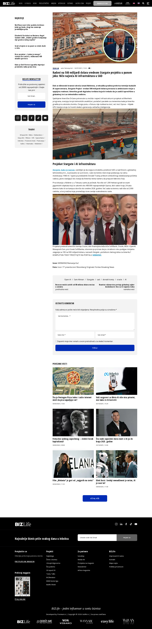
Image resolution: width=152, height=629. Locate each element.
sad (98, 279)
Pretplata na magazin (86, 563)
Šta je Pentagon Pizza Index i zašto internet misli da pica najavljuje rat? (72, 399)
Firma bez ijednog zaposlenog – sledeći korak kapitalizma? (73, 440)
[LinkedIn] (25, 118)
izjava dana (40, 138)
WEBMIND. (97, 255)
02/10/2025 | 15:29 (102, 404)
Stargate (90, 279)
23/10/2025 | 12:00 (102, 445)
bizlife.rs (86, 614)
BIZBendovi (50, 577)
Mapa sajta (113, 563)
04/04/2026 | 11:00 (102, 487)
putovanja (40, 141)
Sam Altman (79, 279)
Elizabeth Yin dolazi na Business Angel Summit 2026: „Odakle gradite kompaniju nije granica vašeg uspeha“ (30, 37)
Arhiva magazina (84, 570)
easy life (21, 138)
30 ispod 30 (23, 135)
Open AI (67, 279)
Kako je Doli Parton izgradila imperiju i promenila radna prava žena (30, 65)
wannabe (29, 144)
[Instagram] (18, 118)
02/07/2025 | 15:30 (81, 68)
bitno (31, 135)
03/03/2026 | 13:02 (59, 404)
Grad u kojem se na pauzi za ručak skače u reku (30, 47)
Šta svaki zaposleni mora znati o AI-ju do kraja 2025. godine (114, 440)
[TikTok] (38, 118)
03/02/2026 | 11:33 (59, 484)
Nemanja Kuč (69, 68)
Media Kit (81, 559)
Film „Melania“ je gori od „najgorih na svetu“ (73, 480)
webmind (38, 144)
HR (33, 138)
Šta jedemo (50, 567)
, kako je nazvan (64, 170)
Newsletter (82, 567)
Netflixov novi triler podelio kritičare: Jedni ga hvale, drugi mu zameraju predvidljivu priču (29, 27)
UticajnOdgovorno (53, 563)
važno (22, 144)
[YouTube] (45, 118)
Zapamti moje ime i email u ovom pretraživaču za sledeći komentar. (85, 341)
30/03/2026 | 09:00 (59, 445)
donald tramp (108, 279)
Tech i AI (56, 68)
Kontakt (112, 559)
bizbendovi (38, 135)
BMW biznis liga (52, 581)
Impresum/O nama (116, 556)
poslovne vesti (30, 141)
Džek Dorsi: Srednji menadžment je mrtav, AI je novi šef (115, 482)
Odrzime (20, 141)
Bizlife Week (51, 584)
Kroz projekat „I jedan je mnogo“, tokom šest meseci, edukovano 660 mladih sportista (28, 56)
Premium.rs (61, 614)
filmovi (28, 138)
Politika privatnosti (116, 567)
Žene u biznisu (51, 559)
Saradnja (81, 556)
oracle (119, 279)
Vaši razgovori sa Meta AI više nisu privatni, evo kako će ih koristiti (115, 399)
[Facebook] (31, 118)
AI (126, 279)
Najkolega (50, 556)
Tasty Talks (50, 574)
